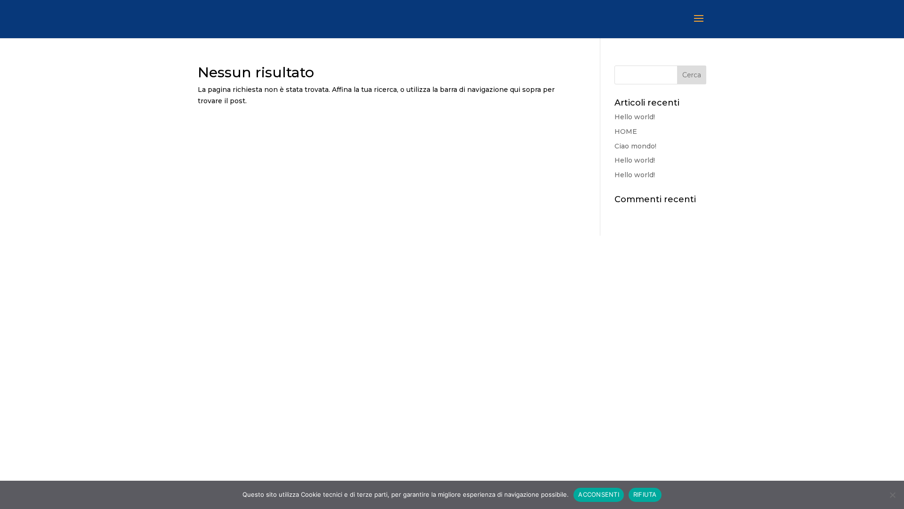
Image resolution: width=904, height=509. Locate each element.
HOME (625, 131)
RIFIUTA (645, 494)
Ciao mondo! (635, 146)
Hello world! (634, 117)
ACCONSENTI (598, 494)
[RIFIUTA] (892, 495)
